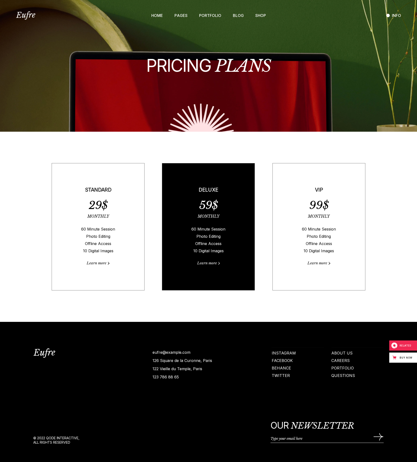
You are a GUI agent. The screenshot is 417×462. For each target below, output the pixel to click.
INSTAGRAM (284, 353)
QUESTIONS (343, 375)
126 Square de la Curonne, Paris (182, 360)
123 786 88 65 (166, 377)
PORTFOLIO (342, 368)
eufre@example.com (171, 352)
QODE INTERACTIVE (62, 438)
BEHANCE (281, 368)
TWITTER (281, 375)
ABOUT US (342, 353)
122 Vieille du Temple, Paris (177, 368)
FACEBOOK (282, 360)
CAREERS (340, 360)
